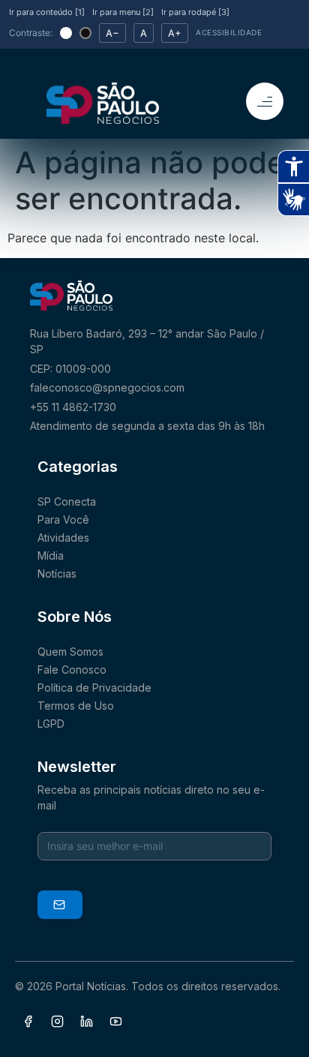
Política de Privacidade (95, 687)
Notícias (57, 573)
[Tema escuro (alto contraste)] (86, 33)
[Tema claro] (66, 33)
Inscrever (60, 904)
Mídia (51, 555)
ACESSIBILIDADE (229, 32)
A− (112, 33)
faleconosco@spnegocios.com (107, 387)
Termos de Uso (76, 705)
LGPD (51, 723)
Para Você (63, 519)
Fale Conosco (72, 669)
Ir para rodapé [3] (195, 12)
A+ (175, 33)
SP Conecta (67, 501)
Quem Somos (71, 651)
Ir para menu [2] (123, 12)
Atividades (63, 537)
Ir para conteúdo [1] (47, 12)
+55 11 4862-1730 (73, 407)
